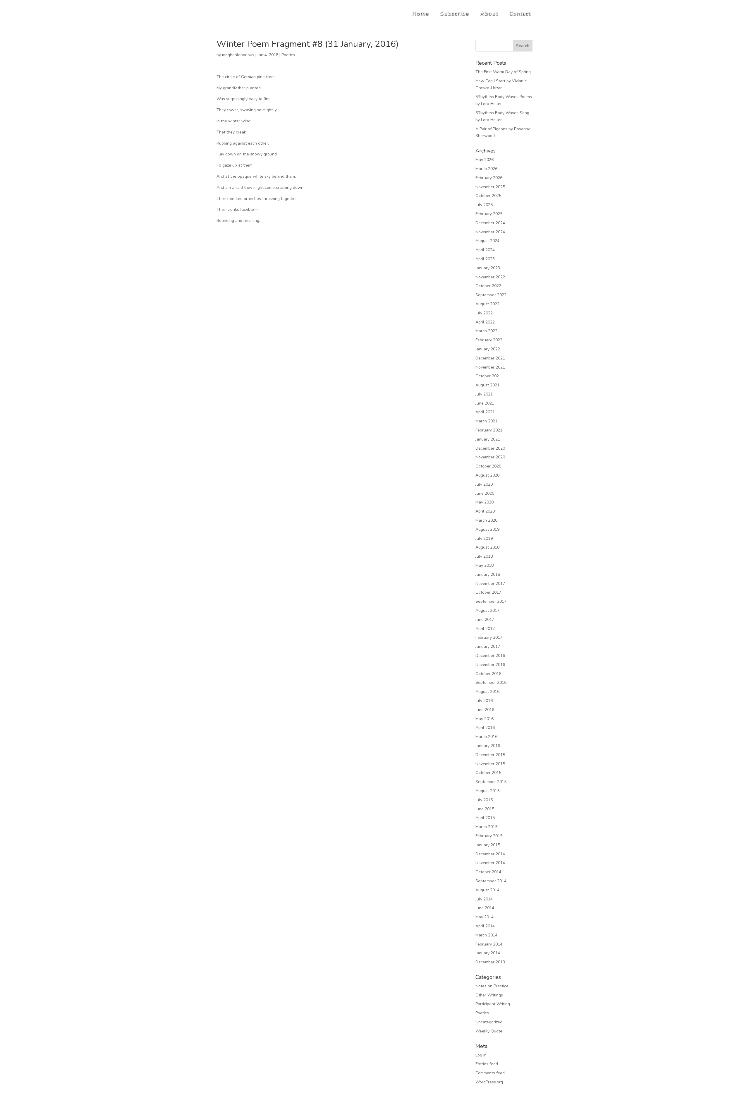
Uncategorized (488, 1022)
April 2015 (485, 818)
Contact (520, 13)
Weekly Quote (488, 1031)
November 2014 (490, 863)
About (489, 13)
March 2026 (486, 169)
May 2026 (484, 159)
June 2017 (484, 619)
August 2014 (487, 890)
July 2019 (484, 538)
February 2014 (488, 944)
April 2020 (485, 511)
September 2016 (490, 682)
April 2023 (485, 259)
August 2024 (487, 241)
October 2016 (488, 673)
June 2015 (484, 809)
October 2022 (488, 286)
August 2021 (487, 385)
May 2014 (484, 917)
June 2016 (484, 710)
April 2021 (485, 412)
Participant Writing (492, 1004)
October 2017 (488, 592)
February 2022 (488, 340)
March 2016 (486, 736)
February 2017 (488, 637)
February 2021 (488, 430)
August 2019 (487, 529)
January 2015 (487, 845)
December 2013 (490, 962)
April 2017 (485, 628)
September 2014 (490, 881)
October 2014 (488, 872)
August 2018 (487, 547)
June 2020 (484, 493)
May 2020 (484, 502)
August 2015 (487, 791)
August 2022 (487, 304)
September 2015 (490, 782)
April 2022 (485, 322)
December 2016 (490, 655)
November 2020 (490, 457)
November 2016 (490, 664)
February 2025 (488, 214)
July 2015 (484, 800)
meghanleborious (238, 55)
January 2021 (487, 439)
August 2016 (487, 691)
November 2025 (490, 187)
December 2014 (490, 854)
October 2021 (488, 376)
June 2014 (484, 908)
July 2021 (484, 394)
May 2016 (484, 719)
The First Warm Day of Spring (503, 72)
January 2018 (487, 574)
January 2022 (487, 349)
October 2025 (488, 195)
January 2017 (487, 646)
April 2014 (485, 926)
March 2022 (486, 331)
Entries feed (486, 1064)
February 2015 (488, 836)
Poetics (288, 55)
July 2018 (484, 556)
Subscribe (454, 13)
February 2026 (488, 178)
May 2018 (484, 565)
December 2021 (490, 358)
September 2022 (490, 295)
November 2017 (490, 583)
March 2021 (486, 421)
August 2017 (487, 610)
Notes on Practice (492, 986)
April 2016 (485, 727)
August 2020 (487, 475)
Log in (481, 1055)
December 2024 (490, 223)
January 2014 (487, 953)
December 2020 (490, 448)
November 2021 (490, 367)
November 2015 (490, 764)
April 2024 (485, 250)
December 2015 (490, 755)
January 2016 (487, 746)
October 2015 (488, 772)
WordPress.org (489, 1082)
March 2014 (486, 935)
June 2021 (484, 403)
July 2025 (484, 205)
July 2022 (484, 313)
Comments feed (490, 1073)
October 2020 (488, 466)
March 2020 (486, 520)
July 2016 (484, 700)
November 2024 (490, 232)
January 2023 (487, 268)
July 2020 (484, 484)
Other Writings (489, 995)
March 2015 (486, 827)
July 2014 (484, 899)
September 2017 (490, 601)
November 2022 (490, 277)
